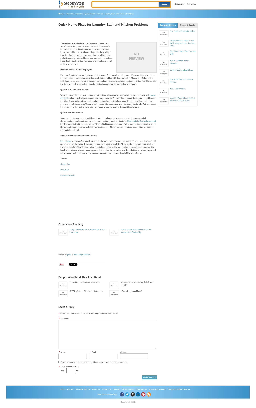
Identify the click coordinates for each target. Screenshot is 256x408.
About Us (96, 389)
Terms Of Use (128, 389)
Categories (180, 4)
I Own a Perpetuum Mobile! (131, 291)
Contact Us (106, 389)
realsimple (64, 170)
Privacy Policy (141, 389)
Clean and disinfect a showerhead (141, 121)
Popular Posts (168, 25)
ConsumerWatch (67, 175)
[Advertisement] (106, 33)
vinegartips (65, 164)
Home (61, 14)
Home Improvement (74, 14)
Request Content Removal (179, 389)
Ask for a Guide (66, 389)
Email (93, 352)
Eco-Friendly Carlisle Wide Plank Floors (85, 282)
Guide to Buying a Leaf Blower (181, 70)
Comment (65, 318)
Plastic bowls (65, 141)
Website (123, 352)
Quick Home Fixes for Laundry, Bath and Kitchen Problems (109, 14)
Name (63, 352)
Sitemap (116, 389)
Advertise (191, 4)
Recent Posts (187, 25)
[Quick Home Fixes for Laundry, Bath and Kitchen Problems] (136, 57)
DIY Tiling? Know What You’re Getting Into (86, 291)
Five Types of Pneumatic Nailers (182, 31)
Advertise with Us (82, 389)
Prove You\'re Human (70, 366)
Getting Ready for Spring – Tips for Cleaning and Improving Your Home (182, 43)
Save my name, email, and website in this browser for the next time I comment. (94, 362)
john (69, 255)
